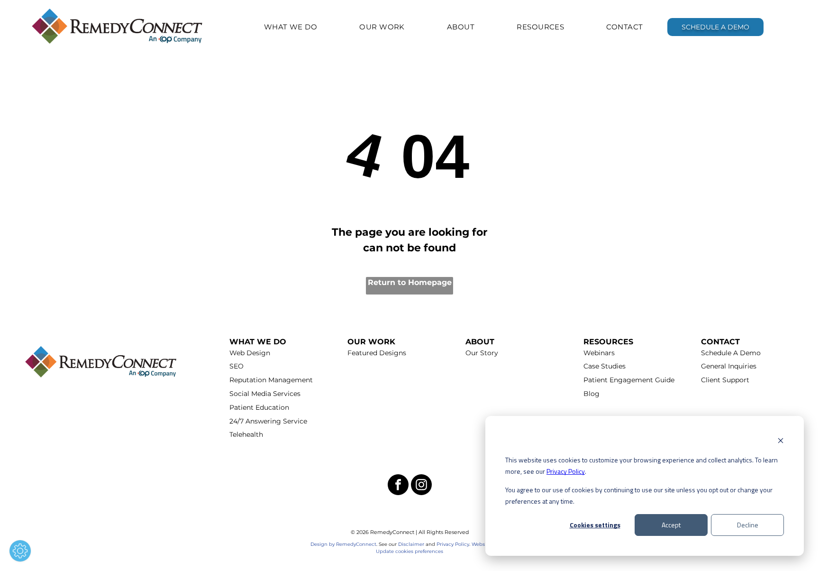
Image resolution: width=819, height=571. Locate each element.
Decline (747, 525)
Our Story (481, 353)
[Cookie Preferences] (20, 551)
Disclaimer (411, 544)
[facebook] (398, 485)
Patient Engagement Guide (628, 380)
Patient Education (259, 407)
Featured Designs (376, 353)
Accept (671, 525)
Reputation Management (271, 380)
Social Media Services (264, 393)
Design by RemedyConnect (343, 544)
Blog (591, 393)
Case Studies (604, 366)
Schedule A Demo (731, 353)
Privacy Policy (565, 471)
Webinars (599, 353)
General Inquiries (728, 366)
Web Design (249, 353)
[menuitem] (291, 26)
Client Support (725, 380)
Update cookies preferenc (407, 551)
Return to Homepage (410, 282)
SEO (236, 366)
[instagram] (421, 485)
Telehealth (246, 434)
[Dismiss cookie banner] (780, 442)
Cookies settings (595, 525)
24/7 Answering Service (268, 421)
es (440, 551)
